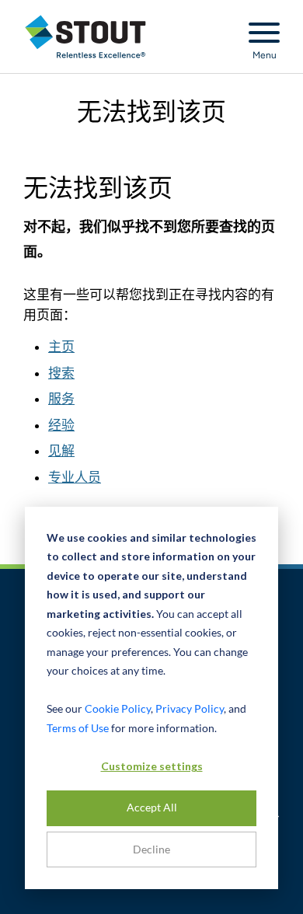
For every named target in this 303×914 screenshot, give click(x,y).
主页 (61, 346)
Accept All (152, 807)
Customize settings (152, 766)
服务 (61, 398)
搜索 (61, 373)
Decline (151, 849)
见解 (61, 451)
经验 (61, 425)
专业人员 (74, 477)
